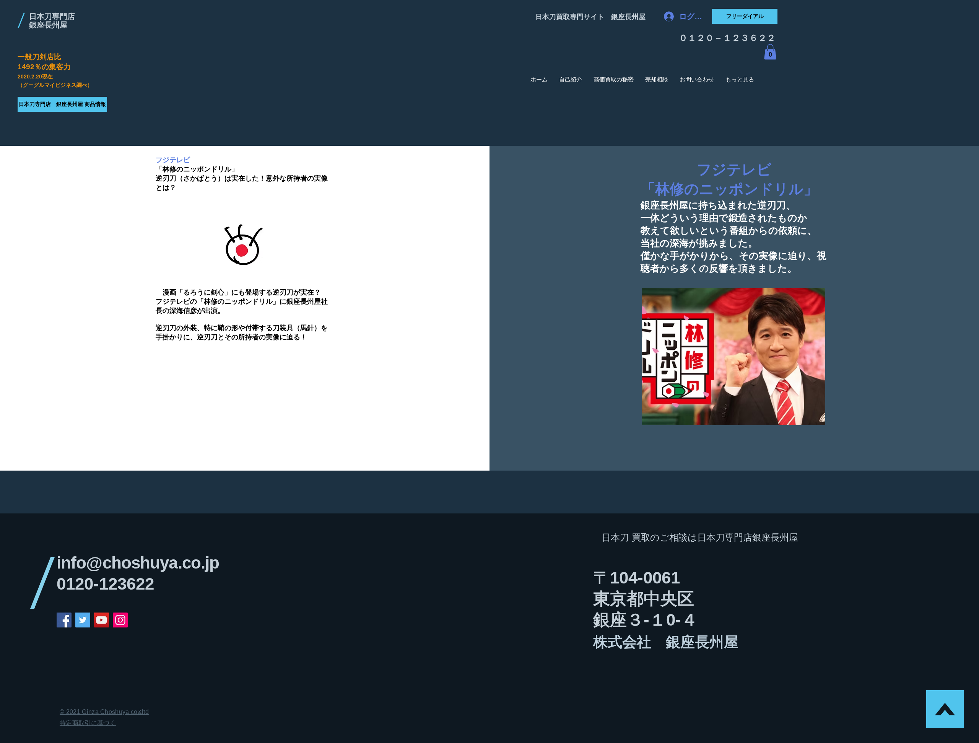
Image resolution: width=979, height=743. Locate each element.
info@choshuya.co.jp (138, 562)
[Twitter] (82, 620)
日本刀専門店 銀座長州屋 (52, 20)
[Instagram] (120, 620)
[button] (770, 52)
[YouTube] (101, 620)
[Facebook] (64, 620)
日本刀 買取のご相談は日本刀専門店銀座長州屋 (700, 537)
